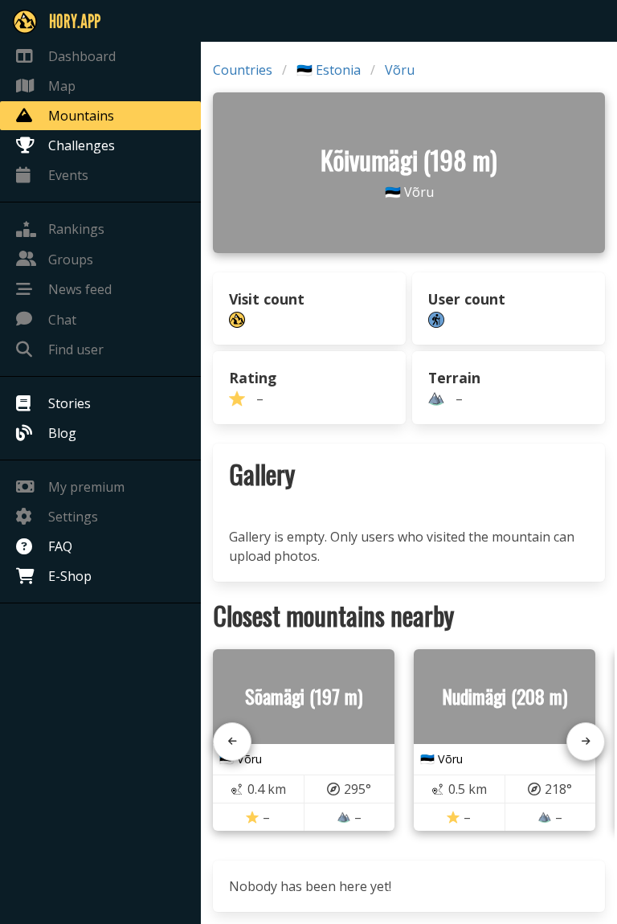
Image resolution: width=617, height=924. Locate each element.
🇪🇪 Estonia (328, 70)
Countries (242, 70)
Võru (400, 70)
